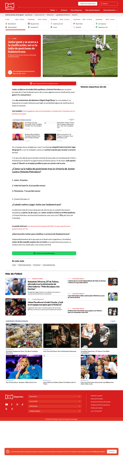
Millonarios (50, 15)
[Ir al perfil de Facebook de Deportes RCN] (11, 405)
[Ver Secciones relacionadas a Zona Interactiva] (117, 10)
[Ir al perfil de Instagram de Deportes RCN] (17, 405)
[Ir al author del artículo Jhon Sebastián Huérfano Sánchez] (10, 72)
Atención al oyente (96, 395)
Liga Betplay (28, 15)
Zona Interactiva (109, 10)
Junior (14, 265)
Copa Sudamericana (49, 265)
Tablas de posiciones (87, 4)
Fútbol (52, 10)
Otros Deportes (76, 10)
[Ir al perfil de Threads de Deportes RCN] (12, 409)
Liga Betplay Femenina (63, 15)
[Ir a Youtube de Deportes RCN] (6, 405)
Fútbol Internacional (24, 265)
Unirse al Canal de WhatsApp (45, 253)
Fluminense (36, 265)
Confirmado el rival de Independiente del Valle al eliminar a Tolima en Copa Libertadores (87, 281)
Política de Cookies (99, 451)
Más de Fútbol (13, 273)
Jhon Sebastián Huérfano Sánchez (24, 71)
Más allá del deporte (92, 10)
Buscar (105, 4)
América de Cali (39, 15)
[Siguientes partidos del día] (116, 23)
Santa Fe (74, 15)
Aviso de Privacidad (97, 399)
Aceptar (112, 451)
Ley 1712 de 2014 (96, 411)
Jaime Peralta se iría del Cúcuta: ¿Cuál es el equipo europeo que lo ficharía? (45, 303)
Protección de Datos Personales (100, 402)
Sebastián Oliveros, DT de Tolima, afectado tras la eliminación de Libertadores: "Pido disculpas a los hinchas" (44, 285)
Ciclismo (64, 10)
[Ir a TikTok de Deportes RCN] (22, 405)
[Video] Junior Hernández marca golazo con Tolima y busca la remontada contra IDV (85, 311)
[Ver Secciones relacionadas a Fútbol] (56, 10)
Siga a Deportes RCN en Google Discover (45, 83)
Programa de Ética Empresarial (100, 405)
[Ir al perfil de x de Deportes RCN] (6, 409)
